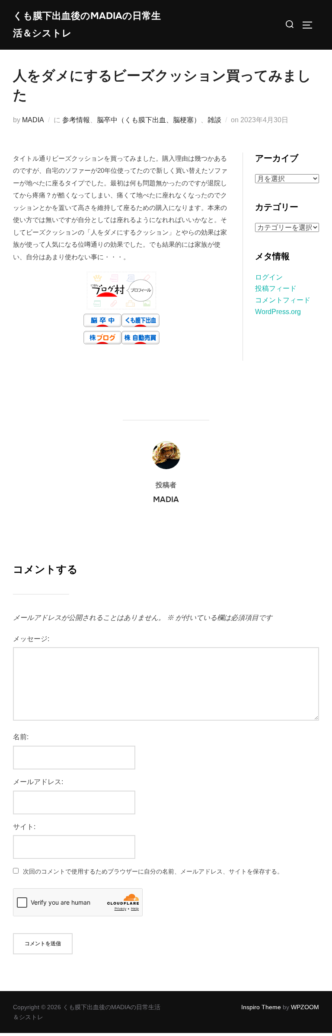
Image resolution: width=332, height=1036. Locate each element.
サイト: (24, 826)
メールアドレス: (38, 781)
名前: (21, 736)
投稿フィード (276, 288)
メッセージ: (31, 638)
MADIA (33, 120)
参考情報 (76, 120)
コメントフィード (282, 300)
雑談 (214, 120)
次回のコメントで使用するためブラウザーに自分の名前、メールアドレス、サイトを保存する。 (153, 871)
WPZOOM (305, 1007)
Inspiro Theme (261, 1007)
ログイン (269, 277)
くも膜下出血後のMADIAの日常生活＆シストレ (87, 24)
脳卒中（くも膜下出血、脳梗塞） (149, 120)
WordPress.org (278, 311)
